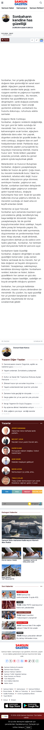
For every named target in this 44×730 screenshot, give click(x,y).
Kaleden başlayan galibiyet (23, 462)
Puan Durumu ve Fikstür (12, 676)
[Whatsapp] (37, 661)
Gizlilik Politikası (8, 694)
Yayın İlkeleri (7, 696)
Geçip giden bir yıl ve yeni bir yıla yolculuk (21, 397)
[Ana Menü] (2, 3)
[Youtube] (26, 661)
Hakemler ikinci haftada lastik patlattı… (24, 432)
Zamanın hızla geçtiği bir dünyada (18, 393)
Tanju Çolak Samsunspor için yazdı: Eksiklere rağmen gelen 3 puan (26, 482)
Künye (5, 700)
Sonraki (37, 341)
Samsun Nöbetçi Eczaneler (13, 667)
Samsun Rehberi (37, 8)
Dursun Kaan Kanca (22, 27)
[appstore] (13, 706)
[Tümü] (41, 423)
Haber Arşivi (8, 683)
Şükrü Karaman (18, 428)
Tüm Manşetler (9, 678)
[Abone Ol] (41, 40)
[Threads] (33, 661)
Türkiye (20, 602)
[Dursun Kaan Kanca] (6, 18)
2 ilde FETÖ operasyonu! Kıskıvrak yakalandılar (29, 606)
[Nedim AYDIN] (6, 470)
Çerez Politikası (36, 691)
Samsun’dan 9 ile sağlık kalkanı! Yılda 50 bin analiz (28, 627)
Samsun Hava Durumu (11, 669)
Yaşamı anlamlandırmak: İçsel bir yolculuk (21, 387)
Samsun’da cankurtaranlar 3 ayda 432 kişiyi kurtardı (27, 596)
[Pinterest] (14, 661)
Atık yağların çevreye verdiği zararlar (19, 411)
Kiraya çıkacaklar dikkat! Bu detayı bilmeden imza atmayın (29, 637)
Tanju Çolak (17, 478)
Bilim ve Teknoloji (21, 691)
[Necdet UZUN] (6, 440)
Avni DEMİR (16, 459)
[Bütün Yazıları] (41, 360)
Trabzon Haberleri (23, 612)
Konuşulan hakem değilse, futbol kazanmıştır (25, 452)
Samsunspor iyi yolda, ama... (23, 472)
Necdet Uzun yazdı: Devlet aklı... (25, 442)
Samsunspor (21, 8)
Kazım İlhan (17, 448)
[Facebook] (7, 661)
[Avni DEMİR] (6, 460)
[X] (10, 661)
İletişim (13, 700)
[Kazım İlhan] (6, 450)
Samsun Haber (8, 8)
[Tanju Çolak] (6, 480)
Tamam (28, 727)
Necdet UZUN (17, 439)
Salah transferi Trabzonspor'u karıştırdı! (26, 616)
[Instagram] (18, 661)
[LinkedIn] (22, 661)
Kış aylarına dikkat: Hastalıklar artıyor (19, 407)
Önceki (6, 341)
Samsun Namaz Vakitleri (12, 672)
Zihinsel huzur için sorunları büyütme (19, 383)
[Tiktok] (29, 661)
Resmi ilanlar (7, 691)
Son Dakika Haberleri (11, 681)
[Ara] (41, 3)
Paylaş (6, 40)
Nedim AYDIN (17, 469)
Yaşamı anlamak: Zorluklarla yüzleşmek (20, 371)
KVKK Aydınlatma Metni (25, 694)
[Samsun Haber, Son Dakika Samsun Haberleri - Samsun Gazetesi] (21, 2)
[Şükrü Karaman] (6, 430)
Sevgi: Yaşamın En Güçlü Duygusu (18, 404)
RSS (5, 716)
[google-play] (31, 706)
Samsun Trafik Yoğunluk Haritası (15, 674)
